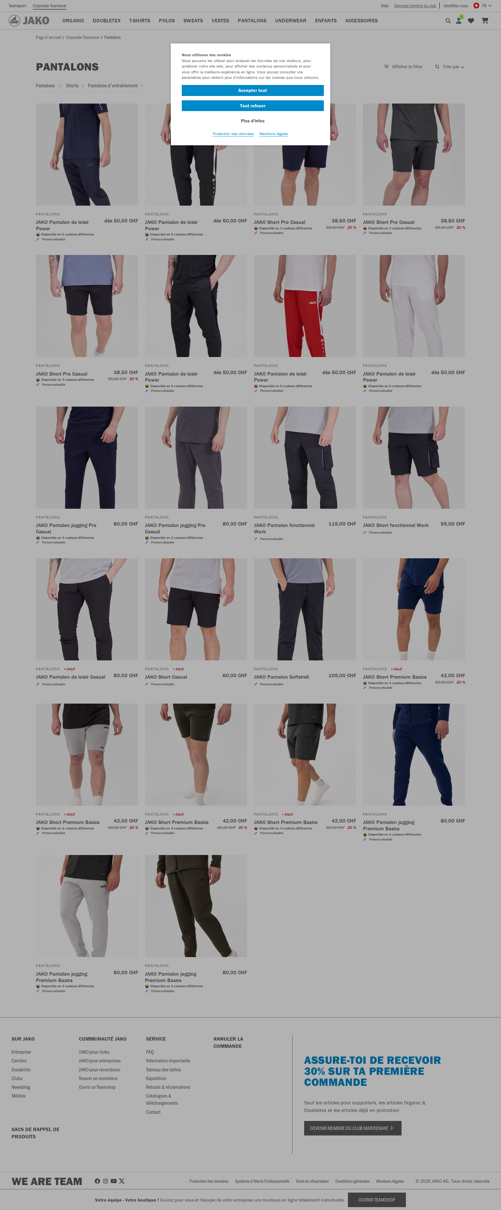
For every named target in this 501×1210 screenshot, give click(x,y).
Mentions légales (273, 133)
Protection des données (233, 133)
